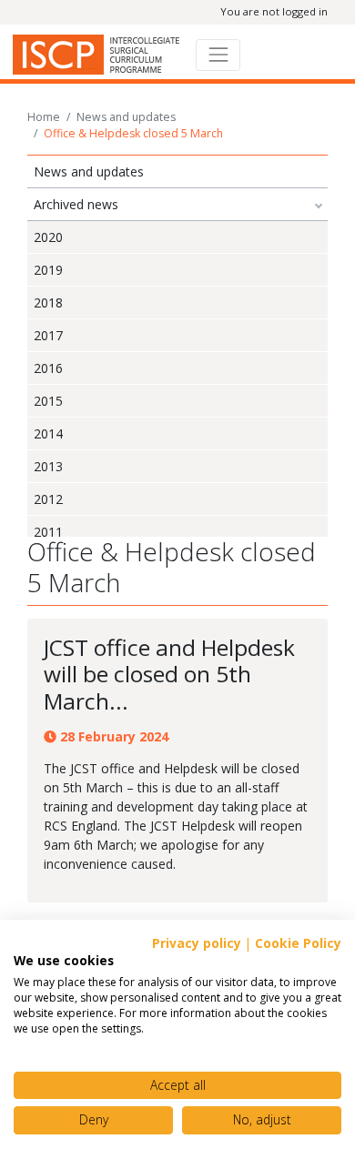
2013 (48, 466)
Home (43, 117)
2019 (48, 269)
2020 (48, 237)
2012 (48, 499)
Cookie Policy (298, 943)
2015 (48, 400)
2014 (48, 433)
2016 (48, 368)
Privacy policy (196, 943)
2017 (48, 335)
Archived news (76, 204)
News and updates (126, 117)
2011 (48, 531)
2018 (48, 302)
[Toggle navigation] (218, 55)
